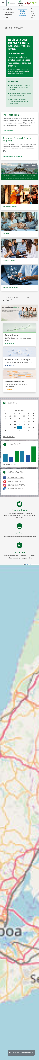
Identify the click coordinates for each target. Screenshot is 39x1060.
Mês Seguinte (34, 411)
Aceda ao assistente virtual (22, 1053)
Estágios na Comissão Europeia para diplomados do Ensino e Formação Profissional (20, 176)
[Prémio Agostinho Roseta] (32, 179)
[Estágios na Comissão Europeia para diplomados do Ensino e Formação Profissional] (10, 179)
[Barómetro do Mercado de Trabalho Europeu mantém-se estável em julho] (8, 179)
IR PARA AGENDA (9, 437)
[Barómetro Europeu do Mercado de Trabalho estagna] (22, 179)
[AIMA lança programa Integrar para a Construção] (25, 179)
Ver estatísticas (9, 465)
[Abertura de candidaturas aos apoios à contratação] (17, 179)
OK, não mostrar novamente (22, 13)
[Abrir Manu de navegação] (3, 3)
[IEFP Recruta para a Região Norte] (11, 179)
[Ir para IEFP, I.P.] (11, 3)
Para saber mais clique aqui (33, 13)
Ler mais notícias (30, 166)
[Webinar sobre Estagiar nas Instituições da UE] (15, 179)
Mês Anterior (5, 411)
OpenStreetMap (28, 564)
